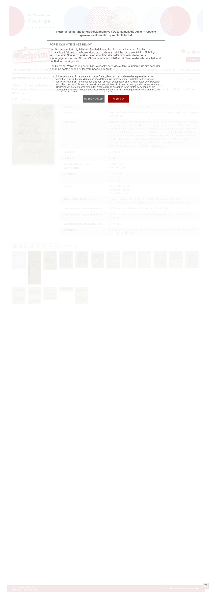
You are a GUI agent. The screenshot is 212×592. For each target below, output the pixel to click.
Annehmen (118, 98)
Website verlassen (93, 98)
